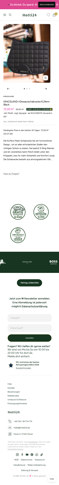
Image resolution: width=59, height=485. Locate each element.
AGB (16, 459)
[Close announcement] (57, 4)
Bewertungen (14, 392)
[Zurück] (8, 89)
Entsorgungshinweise (17, 403)
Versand (22, 113)
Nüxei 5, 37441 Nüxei (23, 434)
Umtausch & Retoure (17, 399)
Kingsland (8, 96)
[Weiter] (46, 89)
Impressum (40, 459)
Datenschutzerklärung (34, 306)
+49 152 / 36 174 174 (23, 421)
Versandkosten (32, 442)
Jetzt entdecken (46, 4)
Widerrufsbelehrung (36, 465)
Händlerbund (19, 465)
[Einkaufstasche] (54, 15)
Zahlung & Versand (29, 470)
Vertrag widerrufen (29, 282)
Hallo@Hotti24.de (22, 428)
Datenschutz (26, 459)
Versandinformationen (15, 449)
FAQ (10, 384)
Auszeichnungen (23, 368)
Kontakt (11, 388)
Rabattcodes (13, 396)
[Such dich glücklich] (10, 15)
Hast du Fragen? (11, 173)
